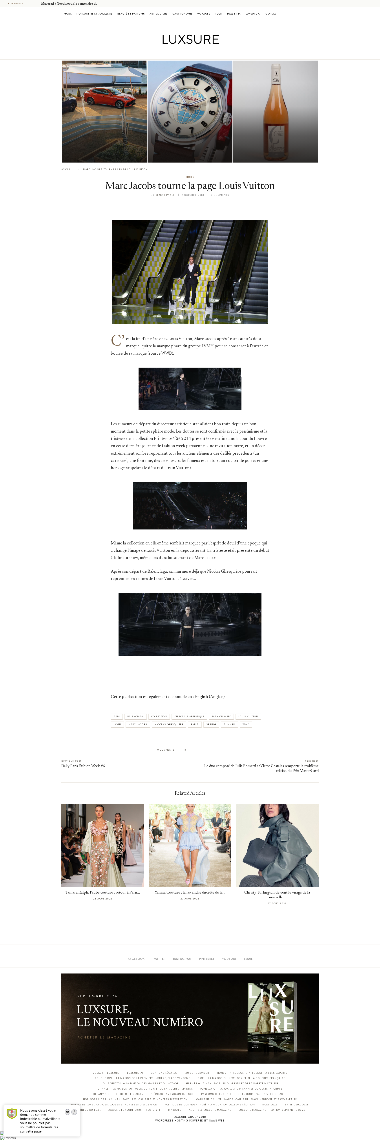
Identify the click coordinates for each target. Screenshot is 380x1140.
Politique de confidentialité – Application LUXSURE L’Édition (210, 1104)
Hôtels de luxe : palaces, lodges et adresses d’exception (114, 1104)
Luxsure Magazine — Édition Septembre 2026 (272, 1110)
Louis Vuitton (248, 716)
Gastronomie (182, 13)
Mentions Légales (164, 1073)
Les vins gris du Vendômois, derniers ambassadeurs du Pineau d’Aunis (273, 142)
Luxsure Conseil (197, 1073)
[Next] (37, 3)
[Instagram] (187, 53)
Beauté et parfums (131, 13)
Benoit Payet (164, 195)
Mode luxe (270, 1104)
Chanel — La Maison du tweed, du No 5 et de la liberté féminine (145, 1088)
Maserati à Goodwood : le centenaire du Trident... (76, 4)
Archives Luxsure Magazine (210, 1110)
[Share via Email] (223, 750)
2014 (117, 716)
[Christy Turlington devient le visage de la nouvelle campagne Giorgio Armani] (277, 845)
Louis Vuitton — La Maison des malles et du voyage (140, 1083)
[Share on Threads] (215, 750)
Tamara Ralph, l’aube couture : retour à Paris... (103, 893)
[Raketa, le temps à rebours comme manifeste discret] (190, 112)
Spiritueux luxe (297, 1104)
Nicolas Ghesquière (169, 724)
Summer (229, 724)
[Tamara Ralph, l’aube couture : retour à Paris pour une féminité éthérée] (102, 845)
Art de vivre (158, 13)
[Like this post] (188, 750)
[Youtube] (199, 53)
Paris (195, 724)
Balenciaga (135, 716)
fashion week (221, 716)
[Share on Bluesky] (219, 750)
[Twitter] (181, 53)
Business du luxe (88, 1110)
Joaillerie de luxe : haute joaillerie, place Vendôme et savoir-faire (246, 1099)
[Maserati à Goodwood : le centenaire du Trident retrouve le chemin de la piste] (104, 112)
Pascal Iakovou (170, 155)
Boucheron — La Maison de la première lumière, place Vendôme (142, 1078)
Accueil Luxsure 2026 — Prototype (134, 1110)
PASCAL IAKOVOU (84, 155)
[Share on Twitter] (198, 750)
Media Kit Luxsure (106, 1073)
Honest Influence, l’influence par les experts (252, 1073)
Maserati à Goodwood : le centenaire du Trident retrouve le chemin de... (102, 142)
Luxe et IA (234, 13)
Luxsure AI (253, 13)
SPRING (211, 724)
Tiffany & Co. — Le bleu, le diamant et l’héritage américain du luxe (143, 1094)
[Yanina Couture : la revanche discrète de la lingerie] (190, 845)
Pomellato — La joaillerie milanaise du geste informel (241, 1088)
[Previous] (31, 3)
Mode (68, 13)
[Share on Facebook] (194, 750)
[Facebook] (175, 53)
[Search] (316, 13)
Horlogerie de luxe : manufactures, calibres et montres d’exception (135, 1099)
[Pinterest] (193, 53)
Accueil (67, 169)
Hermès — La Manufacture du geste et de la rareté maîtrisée (232, 1083)
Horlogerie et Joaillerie (95, 13)
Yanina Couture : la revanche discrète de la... (190, 893)
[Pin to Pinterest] (202, 750)
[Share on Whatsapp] (211, 750)
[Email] (205, 53)
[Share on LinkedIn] (206, 750)
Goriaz (270, 13)
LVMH (117, 724)
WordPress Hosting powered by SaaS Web (190, 1120)
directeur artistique (189, 716)
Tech (218, 13)
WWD (246, 724)
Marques (174, 1110)
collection (159, 716)
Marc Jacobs (137, 724)
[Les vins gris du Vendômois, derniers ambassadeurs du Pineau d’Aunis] (275, 112)
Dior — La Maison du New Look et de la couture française (241, 1078)
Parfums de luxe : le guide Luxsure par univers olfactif (244, 1094)
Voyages (203, 13)
